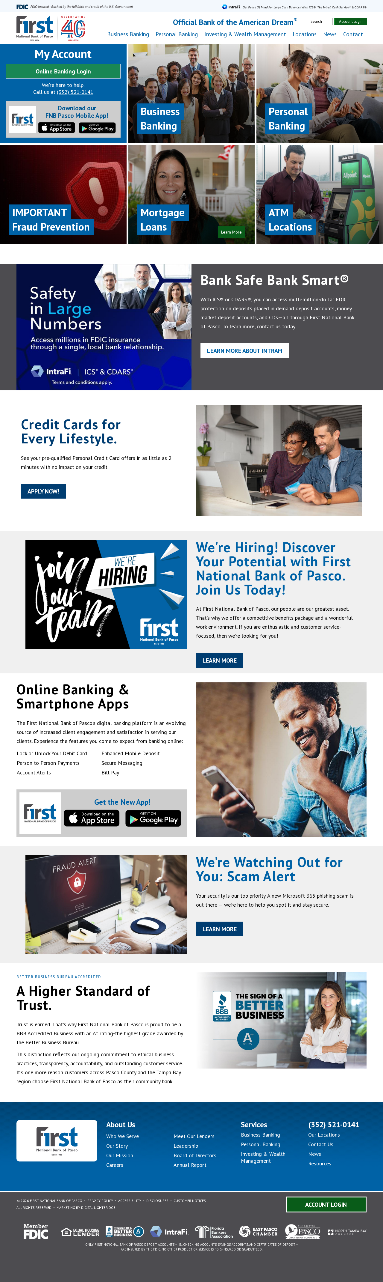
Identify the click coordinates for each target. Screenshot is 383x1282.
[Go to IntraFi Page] (294, 6)
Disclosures (157, 1200)
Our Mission (119, 1155)
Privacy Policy (100, 1200)
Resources (319, 1163)
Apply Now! (43, 491)
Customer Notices (190, 1200)
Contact (353, 34)
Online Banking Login (63, 71)
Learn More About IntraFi (244, 351)
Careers (114, 1164)
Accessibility (129, 1200)
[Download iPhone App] (56, 127)
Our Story (117, 1145)
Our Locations (324, 1134)
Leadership (186, 1145)
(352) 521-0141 (75, 91)
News (330, 34)
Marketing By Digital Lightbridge (86, 1207)
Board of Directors (195, 1155)
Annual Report (190, 1164)
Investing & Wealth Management (245, 34)
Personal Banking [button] (177, 34)
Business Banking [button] (128, 34)
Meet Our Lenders (194, 1136)
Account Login (351, 21)
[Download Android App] (97, 127)
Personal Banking (260, 1144)
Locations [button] (305, 34)
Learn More (220, 660)
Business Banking (260, 1134)
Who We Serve (122, 1136)
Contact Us (320, 1144)
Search (316, 21)
